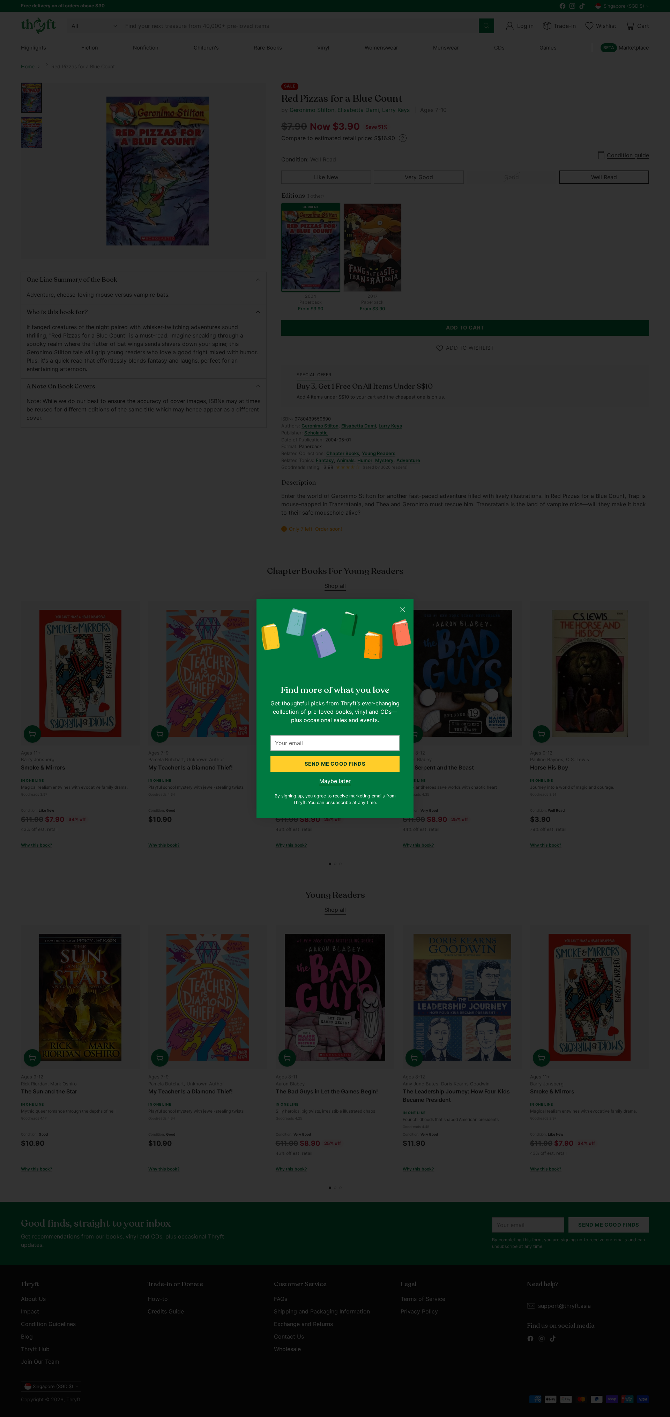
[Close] (402, 609)
